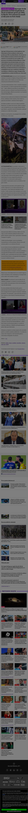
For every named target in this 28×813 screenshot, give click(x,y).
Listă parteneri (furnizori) (5, 807)
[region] (14, 801)
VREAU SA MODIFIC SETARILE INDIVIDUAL (14, 811)
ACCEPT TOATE (14, 809)
